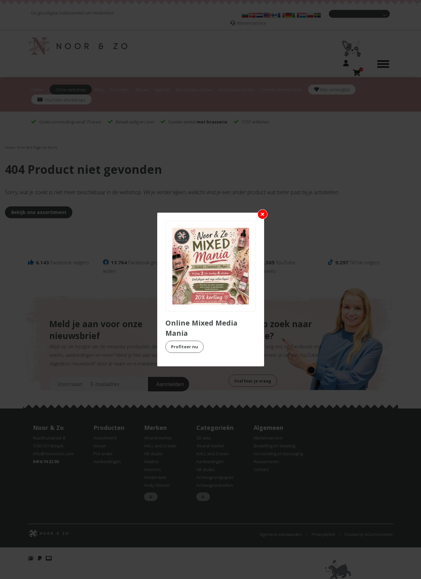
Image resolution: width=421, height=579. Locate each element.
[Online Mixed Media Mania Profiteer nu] (210, 266)
